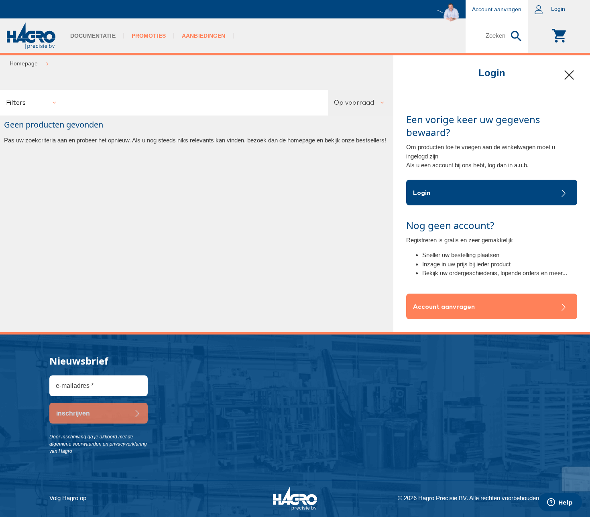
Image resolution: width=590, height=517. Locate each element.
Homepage (24, 63)
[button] (559, 9)
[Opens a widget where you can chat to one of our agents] (560, 503)
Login (421, 193)
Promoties (149, 35)
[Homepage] (31, 35)
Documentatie (93, 35)
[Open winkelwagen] (559, 36)
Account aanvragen (444, 307)
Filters (16, 102)
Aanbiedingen (204, 35)
